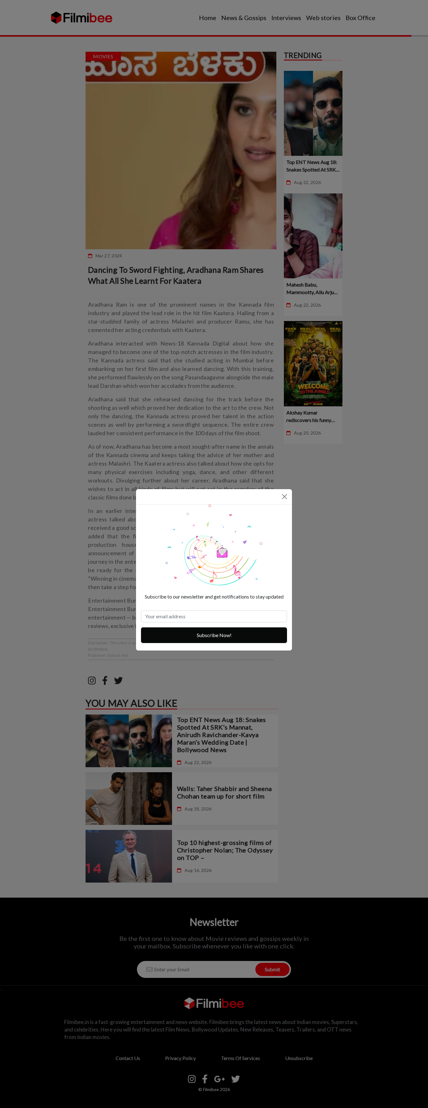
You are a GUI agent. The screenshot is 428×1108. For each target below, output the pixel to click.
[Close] (284, 497)
